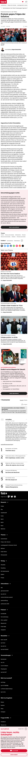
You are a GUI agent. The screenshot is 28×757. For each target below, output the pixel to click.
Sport (2, 519)
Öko (2, 509)
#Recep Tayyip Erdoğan (6, 236)
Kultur (2, 516)
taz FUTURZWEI (4, 685)
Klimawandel (4, 555)
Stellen (2, 574)
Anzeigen (3, 711)
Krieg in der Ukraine (5, 542)
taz (4, 493)
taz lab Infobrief (4, 649)
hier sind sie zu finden (20, 412)
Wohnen (3, 548)
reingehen (3, 629)
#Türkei (2, 234)
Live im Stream (4, 665)
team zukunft (4, 639)
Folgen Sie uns (4, 496)
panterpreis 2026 (5, 603)
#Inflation (14, 236)
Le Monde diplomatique (6, 688)
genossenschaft (5, 590)
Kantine (2, 705)
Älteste (25, 400)
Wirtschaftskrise (5, 168)
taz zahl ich (3, 594)
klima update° (4, 620)
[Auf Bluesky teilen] (8, 246)
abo (2, 587)
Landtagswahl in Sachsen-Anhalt (9, 545)
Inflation (3, 82)
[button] (26, 2)
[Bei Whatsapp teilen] (14, 246)
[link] (4, 5)
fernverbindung (4, 616)
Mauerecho (3, 623)
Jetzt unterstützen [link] (14, 227)
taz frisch (3, 642)
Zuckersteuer (4, 538)
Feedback (3, 721)
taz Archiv (3, 692)
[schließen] (26, 729)
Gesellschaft (4, 512)
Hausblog (3, 568)
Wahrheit (3, 528)
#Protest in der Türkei (21, 236)
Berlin (2, 522)
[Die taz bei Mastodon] (9, 497)
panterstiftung (4, 600)
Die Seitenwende (5, 571)
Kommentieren (10, 240)
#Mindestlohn (18, 234)
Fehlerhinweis (17, 240)
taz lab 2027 (4, 672)
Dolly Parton (4, 551)
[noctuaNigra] (2, 419)
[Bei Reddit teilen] (20, 246)
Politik (2, 506)
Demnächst (3, 659)
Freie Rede (3, 626)
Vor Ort (2, 662)
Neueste (21, 400)
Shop (2, 708)
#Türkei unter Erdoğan (9, 234)
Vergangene (4, 669)
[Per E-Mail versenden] (2, 246)
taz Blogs (3, 682)
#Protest (24, 234)
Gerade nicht (21, 728)
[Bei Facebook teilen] (11, 246)
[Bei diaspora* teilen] (17, 246)
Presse (2, 577)
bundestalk (3, 613)
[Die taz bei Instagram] (15, 497)
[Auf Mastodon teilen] (5, 246)
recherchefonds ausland (7, 597)
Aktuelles (3, 564)
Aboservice (3, 725)
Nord (2, 525)
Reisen (2, 702)
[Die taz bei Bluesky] (12, 497)
